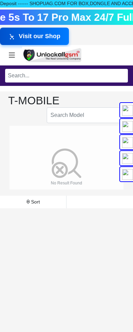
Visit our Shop (39, 36)
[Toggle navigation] (12, 55)
